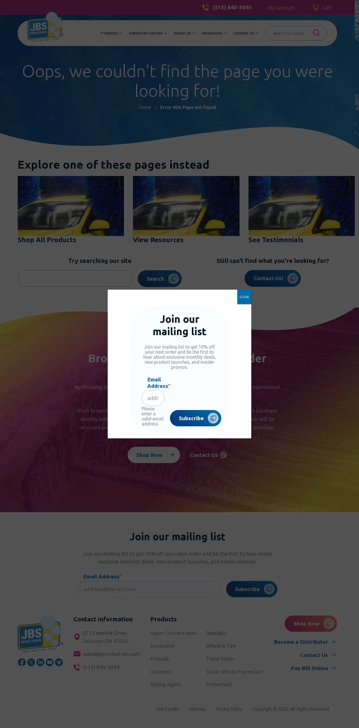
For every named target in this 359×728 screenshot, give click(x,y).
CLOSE (244, 297)
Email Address (158, 382)
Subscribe (191, 418)
